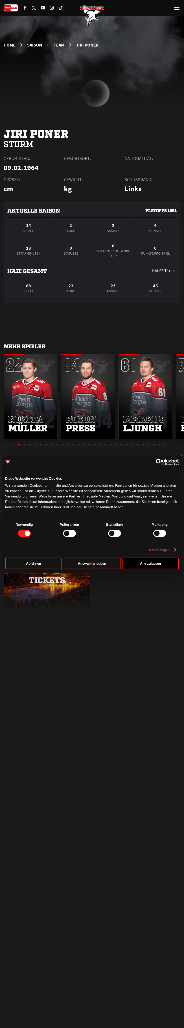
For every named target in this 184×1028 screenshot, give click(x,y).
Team (59, 45)
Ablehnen (33, 563)
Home (9, 45)
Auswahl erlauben (92, 563)
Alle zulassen (150, 563)
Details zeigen (158, 550)
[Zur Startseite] (92, 16)
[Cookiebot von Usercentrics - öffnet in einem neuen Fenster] (159, 462)
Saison (34, 45)
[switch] (69, 533)
